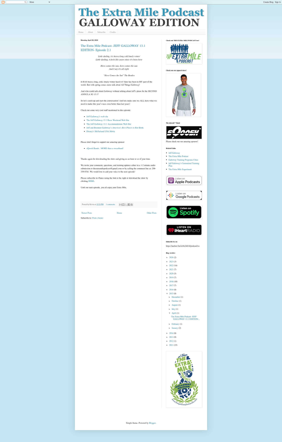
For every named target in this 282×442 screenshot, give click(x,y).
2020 (171, 273)
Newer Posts (87, 212)
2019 (171, 277)
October (175, 301)
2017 (171, 285)
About (90, 32)
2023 (171, 261)
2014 (171, 333)
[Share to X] (126, 204)
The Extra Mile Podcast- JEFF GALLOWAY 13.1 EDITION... (185, 317)
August (175, 304)
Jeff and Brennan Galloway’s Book (115, 127)
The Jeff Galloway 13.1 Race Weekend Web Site (108, 120)
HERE (91, 181)
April (174, 313)
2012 (171, 341)
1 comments (110, 204)
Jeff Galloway (174, 152)
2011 (171, 345)
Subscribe (101, 32)
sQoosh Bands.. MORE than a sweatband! (105, 148)
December (176, 297)
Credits (113, 32)
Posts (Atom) (97, 217)
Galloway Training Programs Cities (183, 159)
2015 (171, 293)
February (176, 324)
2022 (171, 265)
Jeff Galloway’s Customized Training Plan (184, 164)
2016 (171, 289)
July (174, 309)
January (175, 328)
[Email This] (120, 204)
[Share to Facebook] (128, 204)
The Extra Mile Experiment (180, 169)
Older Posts (151, 212)
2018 (171, 281)
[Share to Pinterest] (131, 204)
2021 (171, 269)
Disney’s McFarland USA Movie (101, 131)
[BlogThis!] (123, 204)
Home (80, 32)
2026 (171, 257)
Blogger (152, 422)
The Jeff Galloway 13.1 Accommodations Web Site (109, 124)
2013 (171, 337)
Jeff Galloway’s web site (97, 116)
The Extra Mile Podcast (178, 156)
